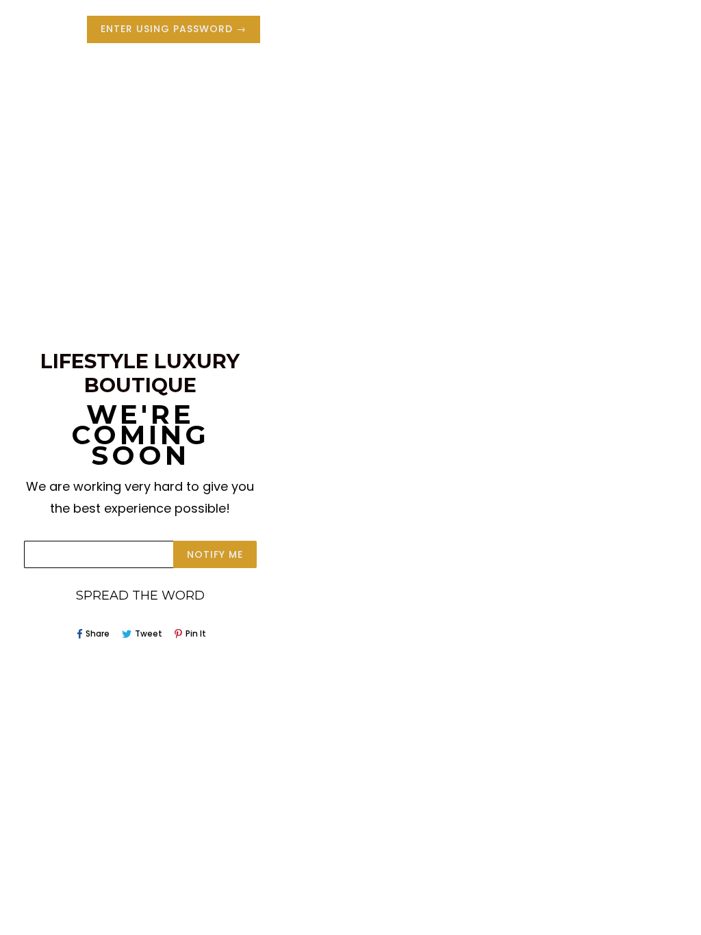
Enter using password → (173, 29)
